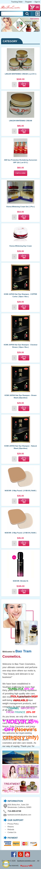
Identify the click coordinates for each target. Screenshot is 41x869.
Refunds (11, 829)
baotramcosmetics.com (26, 861)
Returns (11, 827)
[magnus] (20, 764)
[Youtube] (27, 857)
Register (28, 2)
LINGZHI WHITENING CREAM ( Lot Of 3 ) (20, 74)
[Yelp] (20, 857)
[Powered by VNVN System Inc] (26, 866)
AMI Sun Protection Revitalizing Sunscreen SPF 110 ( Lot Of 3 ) (20, 161)
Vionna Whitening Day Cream (20, 246)
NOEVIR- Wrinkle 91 (20, 581)
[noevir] (20, 778)
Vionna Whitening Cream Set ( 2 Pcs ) (20, 207)
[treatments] (20, 793)
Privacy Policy (13, 824)
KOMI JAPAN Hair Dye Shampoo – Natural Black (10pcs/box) (20, 447)
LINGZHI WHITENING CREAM (20, 121)
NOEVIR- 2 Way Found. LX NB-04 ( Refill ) (20, 533)
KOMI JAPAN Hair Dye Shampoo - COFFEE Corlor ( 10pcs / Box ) (20, 295)
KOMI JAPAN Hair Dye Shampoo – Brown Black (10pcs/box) (21, 396)
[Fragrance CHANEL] (20, 31)
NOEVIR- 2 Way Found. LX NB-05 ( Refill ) (20, 491)
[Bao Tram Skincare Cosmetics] (10, 8)
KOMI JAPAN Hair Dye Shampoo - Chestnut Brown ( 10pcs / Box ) (20, 346)
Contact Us (12, 832)
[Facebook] (14, 857)
